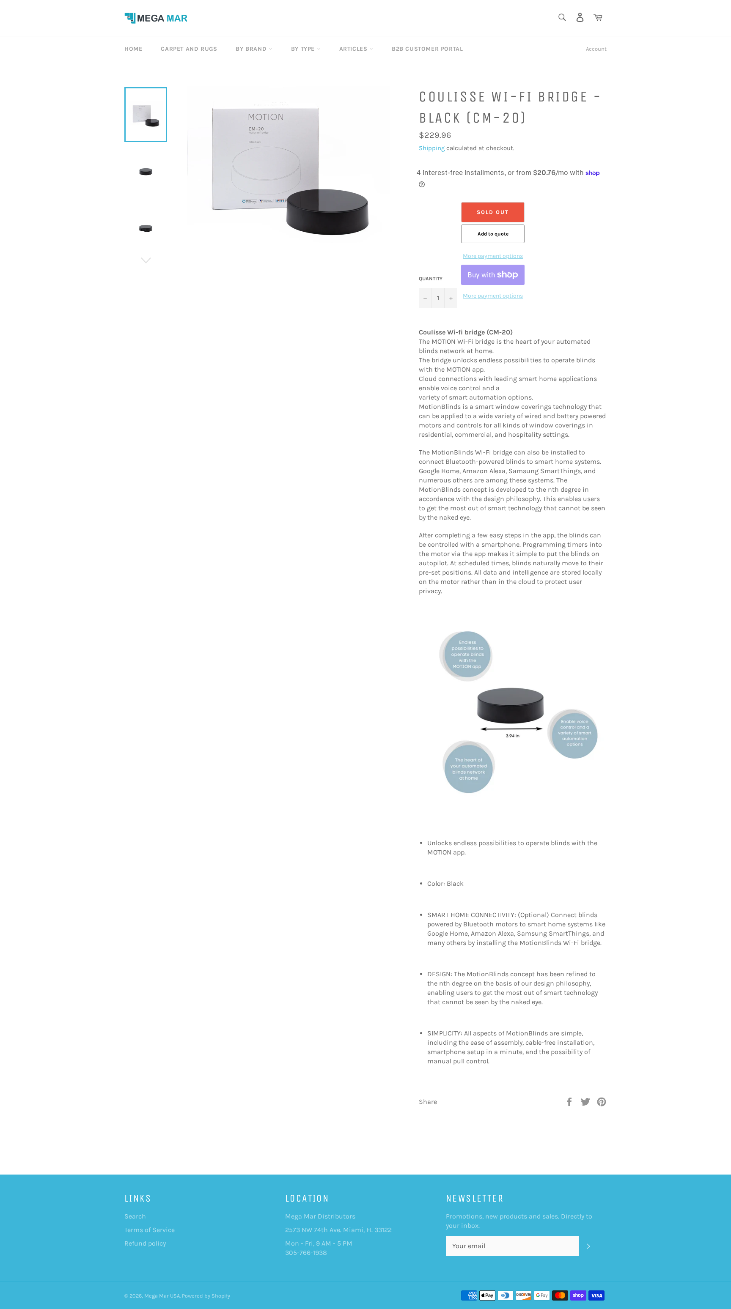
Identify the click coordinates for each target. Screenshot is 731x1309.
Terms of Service (149, 1230)
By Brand (252, 48)
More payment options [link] (493, 256)
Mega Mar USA (162, 1296)
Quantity (430, 279)
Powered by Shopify (206, 1296)
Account (596, 49)
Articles (354, 48)
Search (135, 1216)
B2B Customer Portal (427, 48)
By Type (304, 48)
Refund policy (145, 1243)
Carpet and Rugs (189, 48)
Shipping (432, 148)
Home (133, 48)
